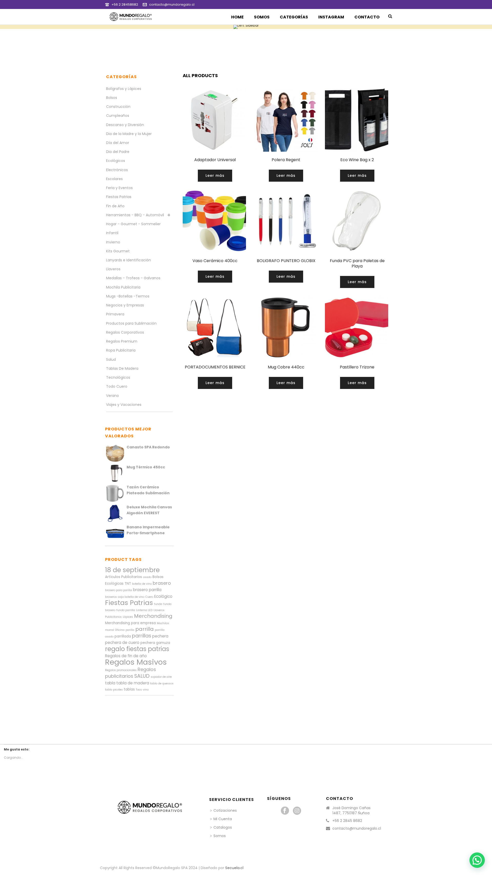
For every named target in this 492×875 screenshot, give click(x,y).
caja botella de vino (131, 597)
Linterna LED (144, 610)
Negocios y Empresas (125, 305)
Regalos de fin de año (126, 655)
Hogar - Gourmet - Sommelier (133, 224)
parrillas (141, 635)
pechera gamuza (155, 642)
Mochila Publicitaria (123, 287)
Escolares (114, 178)
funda (158, 604)
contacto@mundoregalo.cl (171, 4)
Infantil (112, 232)
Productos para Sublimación (131, 323)
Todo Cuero (116, 386)
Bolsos (111, 97)
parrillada (123, 636)
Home (237, 17)
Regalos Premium (121, 341)
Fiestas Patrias (118, 196)
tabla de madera (132, 683)
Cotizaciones (225, 810)
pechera (160, 636)
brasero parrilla (147, 589)
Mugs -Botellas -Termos (127, 296)
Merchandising (153, 616)
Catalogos (222, 827)
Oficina (120, 630)
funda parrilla (125, 610)
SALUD (142, 676)
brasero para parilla (118, 590)
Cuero (149, 597)
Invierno (113, 242)
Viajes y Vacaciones (123, 404)
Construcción (118, 106)
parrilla (144, 629)
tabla (110, 683)
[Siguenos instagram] (297, 811)
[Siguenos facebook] (285, 811)
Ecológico (163, 596)
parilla (130, 630)
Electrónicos (117, 169)
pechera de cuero (122, 642)
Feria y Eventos (119, 187)
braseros (111, 597)
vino (146, 690)
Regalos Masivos (136, 662)
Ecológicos (115, 160)
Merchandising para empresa (130, 623)
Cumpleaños (117, 115)
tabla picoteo (114, 690)
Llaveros (113, 269)
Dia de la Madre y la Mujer (129, 133)
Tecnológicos (118, 377)
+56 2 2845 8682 (347, 820)
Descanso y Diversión (125, 124)
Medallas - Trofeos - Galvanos (133, 278)
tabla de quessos (161, 683)
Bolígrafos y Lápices (123, 88)
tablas (129, 689)
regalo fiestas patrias (137, 648)
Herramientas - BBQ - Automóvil (135, 215)
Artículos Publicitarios (123, 576)
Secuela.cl (234, 867)
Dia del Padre (117, 151)
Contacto (367, 17)
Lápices (128, 617)
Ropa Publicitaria (121, 350)
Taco (139, 690)
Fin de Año (115, 206)
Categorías (294, 17)
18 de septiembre (132, 569)
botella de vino (142, 584)
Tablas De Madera (122, 368)
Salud (111, 359)
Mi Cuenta (222, 818)
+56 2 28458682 (124, 4)
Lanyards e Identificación (128, 260)
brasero (162, 583)
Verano (112, 395)
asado (147, 577)
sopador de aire (161, 677)
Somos (262, 17)
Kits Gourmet (118, 251)
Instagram (331, 17)
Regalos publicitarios (130, 672)
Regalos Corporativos (125, 332)
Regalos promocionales (121, 670)
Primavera (115, 314)
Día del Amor (117, 142)
